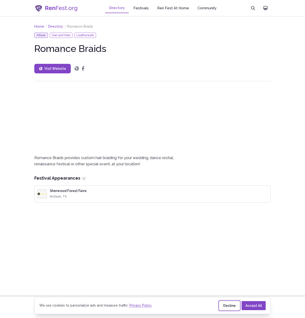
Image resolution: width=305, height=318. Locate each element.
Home (39, 26)
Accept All (253, 306)
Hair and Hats (61, 35)
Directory (117, 8)
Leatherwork (85, 35)
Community (207, 8)
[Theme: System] (265, 8)
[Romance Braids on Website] (77, 68)
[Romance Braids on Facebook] (83, 68)
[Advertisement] (152, 118)
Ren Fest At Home (173, 8)
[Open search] (253, 8)
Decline (229, 306)
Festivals (141, 8)
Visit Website (55, 69)
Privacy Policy (140, 305)
